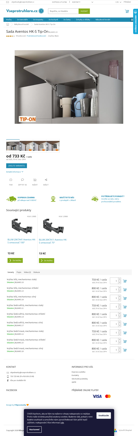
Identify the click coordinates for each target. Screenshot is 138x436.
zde (62, 422)
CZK (117, 2)
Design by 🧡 (17, 405)
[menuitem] (9, 20)
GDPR (74, 382)
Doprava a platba (59, 2)
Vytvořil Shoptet (125, 430)
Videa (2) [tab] (27, 272)
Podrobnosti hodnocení (36, 36)
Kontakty (76, 2)
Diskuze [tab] (37, 272)
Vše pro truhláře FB (18, 380)
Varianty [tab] (11, 272)
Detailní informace (13, 172)
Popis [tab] (19, 272)
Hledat (84, 11)
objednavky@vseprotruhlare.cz (23, 372)
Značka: (53, 36)
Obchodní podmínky (80, 379)
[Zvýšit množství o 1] (119, 279)
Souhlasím (104, 415)
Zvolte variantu (16, 165)
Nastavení (34, 429)
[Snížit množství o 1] (119, 282)
